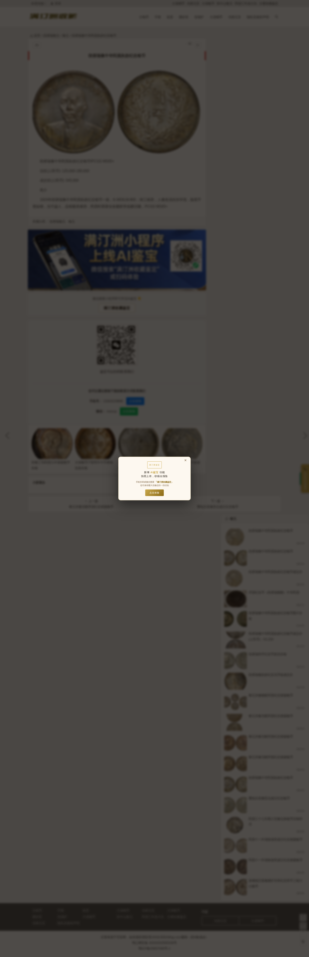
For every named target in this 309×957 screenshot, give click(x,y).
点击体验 (154, 493)
